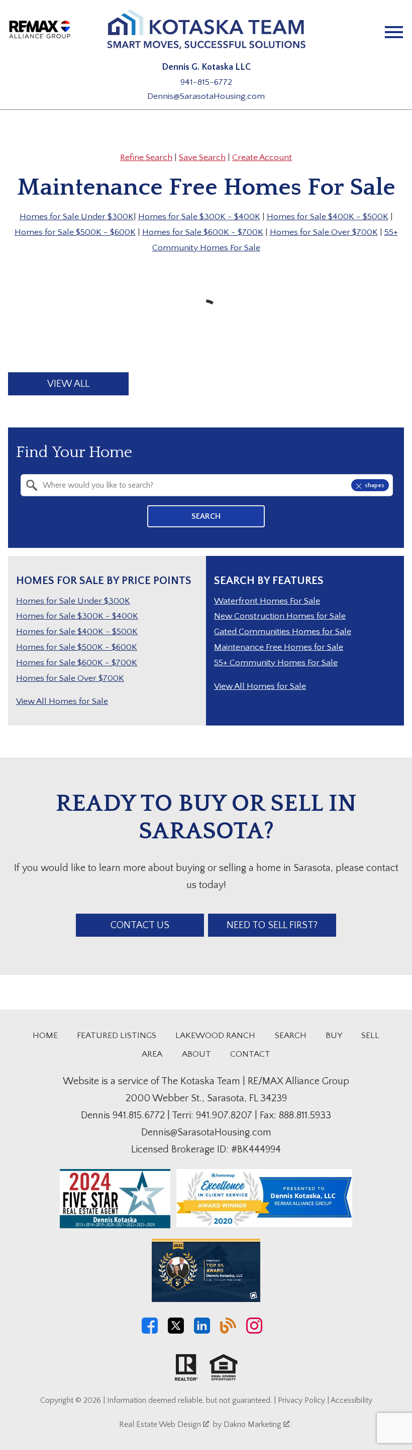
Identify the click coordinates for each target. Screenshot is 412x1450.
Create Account (262, 158)
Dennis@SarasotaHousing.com (206, 96)
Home (45, 1036)
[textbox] (213, 485)
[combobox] (207, 485)
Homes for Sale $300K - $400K (199, 217)
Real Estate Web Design (161, 1424)
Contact (250, 1054)
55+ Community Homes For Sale (276, 663)
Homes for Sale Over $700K (324, 232)
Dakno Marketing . (257, 1424)
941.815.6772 (139, 1115)
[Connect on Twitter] (176, 1331)
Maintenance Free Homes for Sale (278, 647)
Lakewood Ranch (215, 1036)
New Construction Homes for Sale (280, 616)
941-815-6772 (206, 82)
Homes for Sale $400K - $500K (327, 217)
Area (152, 1054)
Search (206, 516)
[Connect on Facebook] (150, 1331)
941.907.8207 (224, 1115)
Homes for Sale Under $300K (77, 217)
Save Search (202, 158)
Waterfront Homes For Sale (267, 601)
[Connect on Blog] (228, 1331)
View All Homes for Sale (62, 701)
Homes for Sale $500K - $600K (75, 232)
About (196, 1054)
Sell (370, 1036)
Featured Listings (116, 1036)
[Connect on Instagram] (254, 1331)
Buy (334, 1036)
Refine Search (146, 158)
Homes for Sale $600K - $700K (202, 232)
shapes (374, 485)
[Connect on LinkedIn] (202, 1331)
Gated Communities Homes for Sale (282, 632)
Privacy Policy (301, 1400)
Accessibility (351, 1400)
